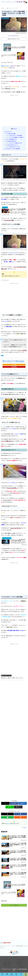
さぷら (10, 677)
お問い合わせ (21, 961)
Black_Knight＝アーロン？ (14, 146)
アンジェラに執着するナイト (11, 139)
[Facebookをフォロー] (20, 814)
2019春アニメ (5, 677)
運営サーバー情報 (7, 963)
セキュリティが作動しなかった (15, 143)
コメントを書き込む (14, 905)
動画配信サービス (20, 963)
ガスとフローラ (8, 131)
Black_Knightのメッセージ (12, 144)
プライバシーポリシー (21, 966)
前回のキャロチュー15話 (7, 65)
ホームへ (7, 959)
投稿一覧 (7, 961)
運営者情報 (7, 965)
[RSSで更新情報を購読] (20, 817)
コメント (8, 823)
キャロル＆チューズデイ (7, 675)
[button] (18, 807)
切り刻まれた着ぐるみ (11, 141)
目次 (12, 128)
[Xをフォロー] (7, 814)
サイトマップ (21, 959)
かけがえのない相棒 (11, 133)
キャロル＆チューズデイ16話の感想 (12, 148)
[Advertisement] (14, 110)
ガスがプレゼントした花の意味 (15, 135)
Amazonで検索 (14, 364)
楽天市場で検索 (13, 366)
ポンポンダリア (13, 252)
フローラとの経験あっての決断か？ (16, 137)
